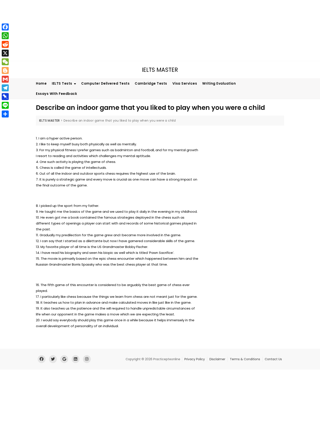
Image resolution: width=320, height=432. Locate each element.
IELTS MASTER (160, 70)
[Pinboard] (5, 96)
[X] (5, 53)
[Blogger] (5, 70)
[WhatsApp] (5, 35)
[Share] (5, 114)
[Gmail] (5, 79)
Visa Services (184, 83)
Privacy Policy (194, 359)
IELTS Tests (62, 83)
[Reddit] (5, 44)
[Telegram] (5, 88)
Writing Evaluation (219, 83)
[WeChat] (5, 61)
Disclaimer (217, 359)
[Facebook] (5, 27)
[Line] (5, 105)
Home (41, 83)
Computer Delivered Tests (105, 83)
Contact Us (273, 359)
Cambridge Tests (151, 83)
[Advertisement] (131, 30)
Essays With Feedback (56, 93)
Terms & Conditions (245, 359)
